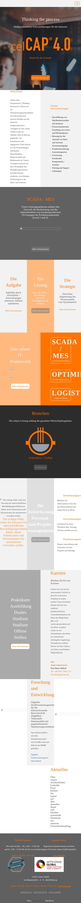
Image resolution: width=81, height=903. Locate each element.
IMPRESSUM (26, 892)
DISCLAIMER (55, 892)
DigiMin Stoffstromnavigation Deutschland (39, 757)
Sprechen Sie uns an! (40, 78)
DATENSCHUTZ (40, 892)
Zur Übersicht (40, 467)
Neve (29, 901)
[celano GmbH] (7, 3)
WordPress (49, 901)
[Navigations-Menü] (77, 3)
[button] (2, 522)
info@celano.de (64, 886)
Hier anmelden (59, 855)
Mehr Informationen (40, 249)
